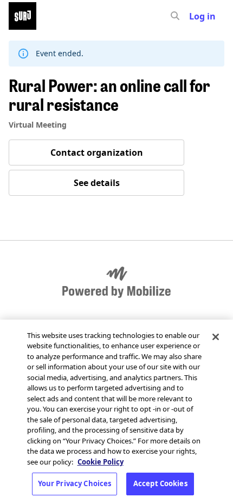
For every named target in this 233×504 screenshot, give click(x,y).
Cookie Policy (100, 462)
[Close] (216, 337)
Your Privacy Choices (75, 483)
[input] (194, 16)
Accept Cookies (160, 483)
